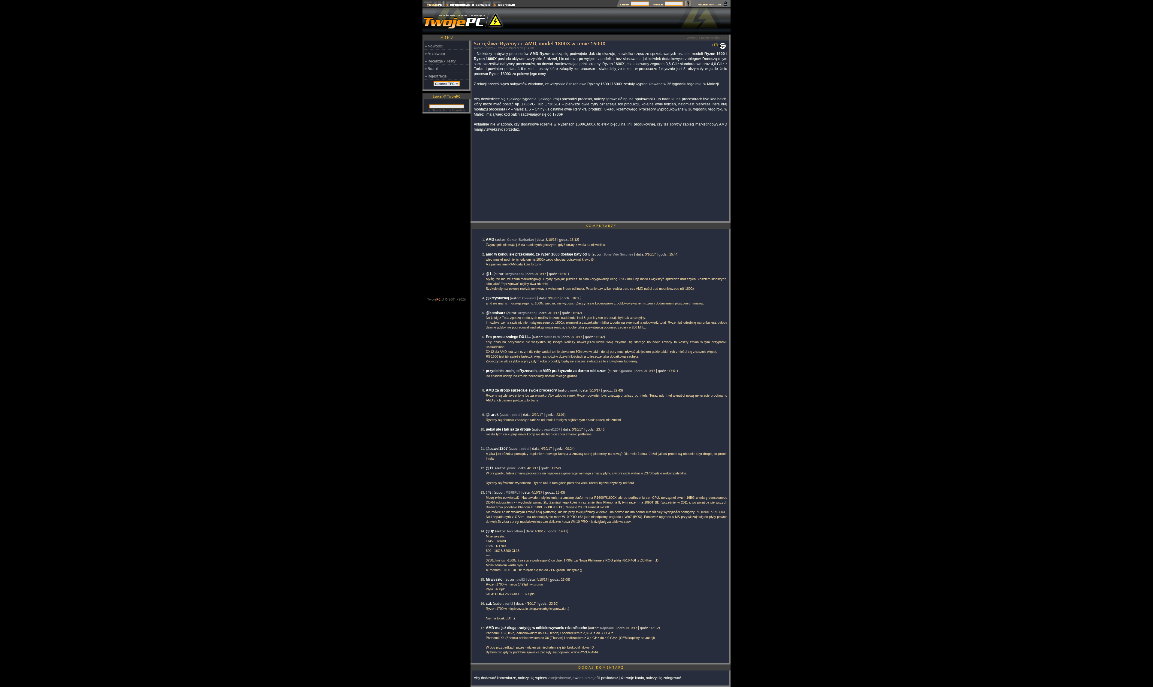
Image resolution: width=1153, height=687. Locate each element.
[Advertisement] (621, 21)
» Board (431, 68)
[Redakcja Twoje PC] (504, 5)
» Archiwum (435, 53)
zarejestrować (559, 678)
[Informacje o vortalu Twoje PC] (468, 5)
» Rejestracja (436, 76)
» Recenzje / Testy (440, 61)
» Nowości (434, 46)
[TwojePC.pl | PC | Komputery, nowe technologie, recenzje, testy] (433, 5)
